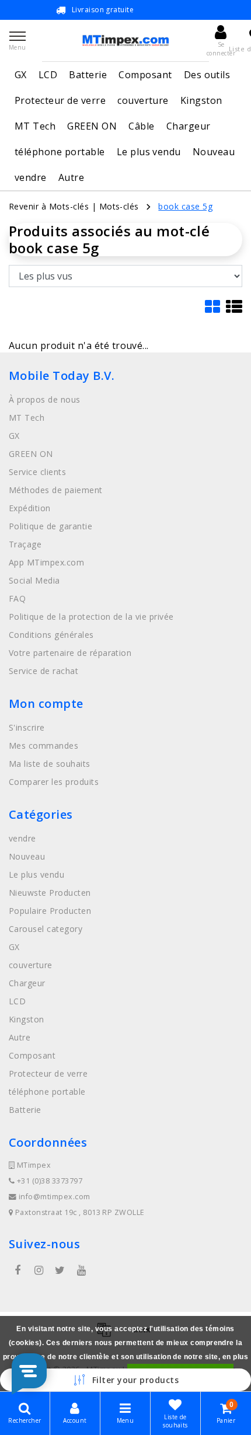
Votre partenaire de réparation (70, 652)
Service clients (37, 471)
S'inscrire (27, 727)
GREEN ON (92, 126)
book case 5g (185, 206)
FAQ (17, 598)
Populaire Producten (50, 910)
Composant (145, 74)
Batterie (88, 74)
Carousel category (45, 928)
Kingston (201, 100)
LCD (48, 74)
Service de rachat (43, 670)
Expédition (30, 508)
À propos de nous (45, 399)
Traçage (25, 544)
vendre (31, 177)
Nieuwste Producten (50, 892)
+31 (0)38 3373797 (48, 1181)
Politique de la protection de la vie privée (91, 616)
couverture (143, 100)
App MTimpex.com (46, 562)
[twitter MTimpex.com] (60, 1270)
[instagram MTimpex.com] (38, 1270)
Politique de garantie (50, 526)
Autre (71, 177)
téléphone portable (60, 151)
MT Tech (35, 126)
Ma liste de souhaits (49, 763)
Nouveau (214, 151)
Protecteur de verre (60, 100)
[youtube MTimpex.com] (81, 1270)
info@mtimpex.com (54, 1197)
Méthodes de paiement (56, 489)
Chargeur (188, 126)
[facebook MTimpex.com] (17, 1270)
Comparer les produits (54, 781)
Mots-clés (119, 206)
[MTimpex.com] (125, 41)
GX (21, 74)
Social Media (34, 580)
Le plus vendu (149, 151)
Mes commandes (43, 745)
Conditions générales (51, 634)
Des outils (207, 74)
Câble (141, 126)
